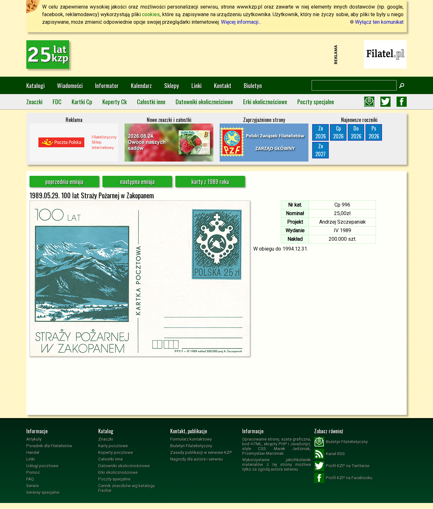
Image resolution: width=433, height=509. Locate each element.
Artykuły (34, 439)
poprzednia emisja (64, 181)
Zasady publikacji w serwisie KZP (201, 452)
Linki (196, 85)
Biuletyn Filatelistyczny (191, 445)
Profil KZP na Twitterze (347, 465)
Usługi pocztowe (42, 465)
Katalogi (35, 85)
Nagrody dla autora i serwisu (196, 459)
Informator (107, 85)
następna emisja (137, 181)
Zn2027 (320, 150)
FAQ (30, 479)
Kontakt (222, 85)
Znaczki (34, 101)
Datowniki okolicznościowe (204, 101)
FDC (57, 101)
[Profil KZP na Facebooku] (402, 102)
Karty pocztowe (113, 445)
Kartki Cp (82, 101)
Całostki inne (151, 101)
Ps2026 (374, 132)
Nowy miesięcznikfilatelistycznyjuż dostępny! (385, 54)
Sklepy (171, 85)
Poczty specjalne (315, 101)
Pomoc (33, 472)
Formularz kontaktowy (191, 439)
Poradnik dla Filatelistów (49, 445)
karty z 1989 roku (210, 181)
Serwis (32, 485)
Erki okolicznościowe (265, 101)
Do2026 (356, 132)
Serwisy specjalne (42, 492)
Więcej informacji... (241, 22)
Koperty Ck (114, 101)
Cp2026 (338, 132)
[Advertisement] (216, 54)
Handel (32, 452)
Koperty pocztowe (115, 452)
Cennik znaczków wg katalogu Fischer (126, 488)
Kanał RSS (335, 453)
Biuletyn (253, 85)
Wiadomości (70, 85)
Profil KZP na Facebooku (349, 477)
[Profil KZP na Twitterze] (385, 102)
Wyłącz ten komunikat (379, 22)
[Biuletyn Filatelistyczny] (369, 102)
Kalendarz (141, 85)
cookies (151, 14)
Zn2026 (320, 132)
